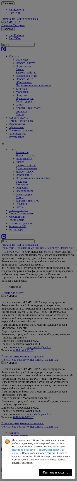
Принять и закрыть (55, 472)
